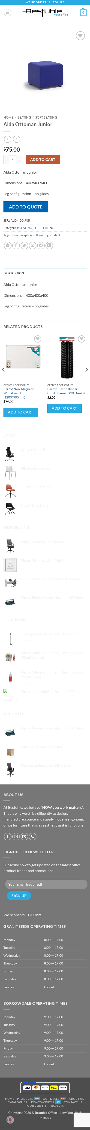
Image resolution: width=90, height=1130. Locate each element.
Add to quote (26, 206)
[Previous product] (16, 139)
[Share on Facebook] (16, 245)
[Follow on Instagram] (16, 836)
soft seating (41, 235)
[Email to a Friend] (32, 245)
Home (8, 117)
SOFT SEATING (46, 117)
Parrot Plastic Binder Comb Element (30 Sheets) (66, 391)
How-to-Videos (42, 1102)
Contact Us (73, 1102)
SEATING (24, 117)
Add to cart (43, 159)
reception (25, 235)
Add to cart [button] (20, 412)
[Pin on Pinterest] (41, 245)
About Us (76, 1098)
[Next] (86, 379)
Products (25, 1098)
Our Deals (51, 1098)
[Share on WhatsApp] (8, 245)
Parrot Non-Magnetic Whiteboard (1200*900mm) (18, 393)
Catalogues (17, 1102)
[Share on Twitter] (24, 245)
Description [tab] (13, 273)
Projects (56, 1105)
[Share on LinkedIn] (49, 245)
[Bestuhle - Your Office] (45, 13)
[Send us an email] (24, 836)
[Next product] (7, 139)
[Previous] (3, 379)
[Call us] (32, 836)
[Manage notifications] (10, 1120)
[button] (7, 12)
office (14, 235)
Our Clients (36, 1105)
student (55, 235)
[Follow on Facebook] (8, 836)
